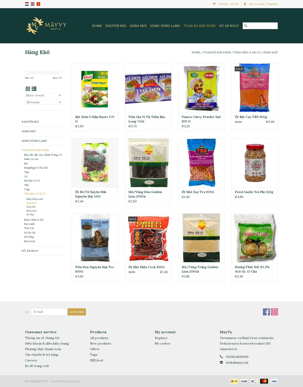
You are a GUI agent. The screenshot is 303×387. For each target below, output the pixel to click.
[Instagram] (274, 311)
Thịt (26, 185)
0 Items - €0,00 (228, 4)
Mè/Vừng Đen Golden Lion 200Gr (145, 194)
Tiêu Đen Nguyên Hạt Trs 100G (94, 269)
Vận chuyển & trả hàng (41, 355)
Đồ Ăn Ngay (229, 26)
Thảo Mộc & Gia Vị (247, 52)
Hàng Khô (270, 52)
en (32, 4)
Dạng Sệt (30, 206)
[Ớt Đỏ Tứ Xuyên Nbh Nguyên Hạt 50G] (95, 162)
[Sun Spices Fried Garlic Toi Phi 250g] (254, 162)
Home (97, 26)
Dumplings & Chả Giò (36, 167)
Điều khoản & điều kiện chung (47, 343)
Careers (31, 360)
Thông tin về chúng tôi (42, 338)
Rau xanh (29, 223)
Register (161, 338)
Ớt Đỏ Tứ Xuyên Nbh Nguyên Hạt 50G (90, 194)
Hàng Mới (138, 26)
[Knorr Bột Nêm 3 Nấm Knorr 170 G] (95, 87)
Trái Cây (29, 228)
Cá (25, 176)
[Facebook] (266, 311)
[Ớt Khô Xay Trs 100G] (201, 162)
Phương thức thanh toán (43, 349)
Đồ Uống (29, 236)
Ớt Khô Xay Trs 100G (198, 192)
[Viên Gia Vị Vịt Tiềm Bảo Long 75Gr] (148, 87)
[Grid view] (28, 89)
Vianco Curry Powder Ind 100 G (201, 119)
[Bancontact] (254, 381)
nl (27, 4)
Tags (93, 355)
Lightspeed (73, 381)
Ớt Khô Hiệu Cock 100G (146, 267)
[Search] (245, 25)
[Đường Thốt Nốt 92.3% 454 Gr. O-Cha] (254, 237)
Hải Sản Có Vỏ (32, 180)
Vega (27, 189)
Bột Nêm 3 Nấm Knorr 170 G (94, 119)
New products (100, 343)
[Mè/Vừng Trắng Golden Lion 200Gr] (201, 237)
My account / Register (263, 4)
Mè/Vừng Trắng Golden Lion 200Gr (200, 269)
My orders (162, 343)
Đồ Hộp (30, 214)
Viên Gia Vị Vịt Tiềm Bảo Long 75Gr (146, 119)
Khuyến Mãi (116, 26)
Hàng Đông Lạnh (165, 26)
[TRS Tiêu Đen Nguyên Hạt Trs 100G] (95, 237)
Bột (26, 163)
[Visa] (273, 381)
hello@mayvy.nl (237, 363)
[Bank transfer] (244, 381)
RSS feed (96, 360)
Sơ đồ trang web (37, 366)
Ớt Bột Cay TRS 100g (251, 117)
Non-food (29, 241)
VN (38, 4)
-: (26, 311)
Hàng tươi (31, 210)
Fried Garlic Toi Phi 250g (254, 192)
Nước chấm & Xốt (33, 219)
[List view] (34, 89)
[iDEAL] (234, 381)
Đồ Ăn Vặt (29, 232)
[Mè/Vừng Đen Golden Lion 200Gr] (148, 162)
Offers (95, 349)
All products (99, 338)
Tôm (26, 172)
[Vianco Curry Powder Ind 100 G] (201, 87)
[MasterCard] (264, 381)
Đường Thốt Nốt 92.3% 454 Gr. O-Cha (252, 269)
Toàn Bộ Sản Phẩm (199, 26)
